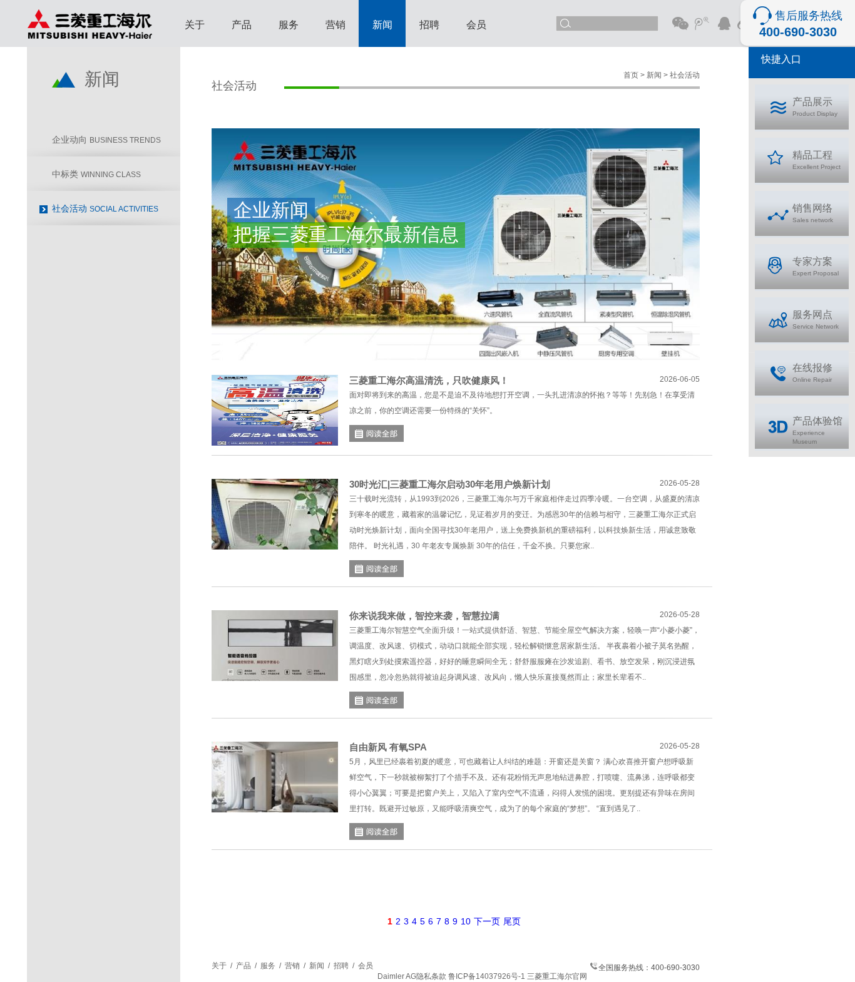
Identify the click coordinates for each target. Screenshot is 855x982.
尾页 (512, 921)
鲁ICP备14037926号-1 (486, 976)
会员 (476, 24)
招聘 (429, 24)
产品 (242, 24)
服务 (289, 24)
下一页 (487, 921)
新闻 (382, 24)
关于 (195, 24)
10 (466, 921)
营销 (335, 24)
